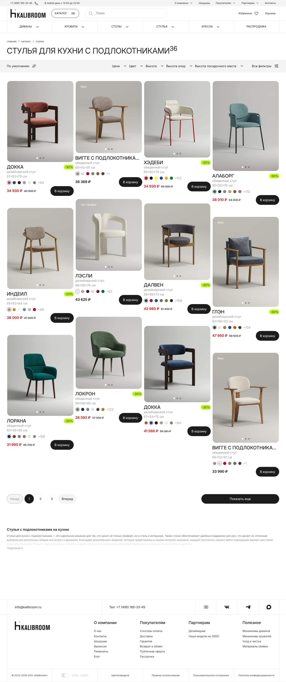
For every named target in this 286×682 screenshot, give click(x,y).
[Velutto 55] (9, 182)
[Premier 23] (97, 409)
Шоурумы (204, 3)
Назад (14, 499)
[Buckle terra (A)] (19, 182)
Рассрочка (147, 656)
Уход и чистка (251, 641)
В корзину (62, 191)
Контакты (270, 3)
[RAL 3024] (146, 178)
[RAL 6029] (171, 178)
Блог (97, 656)
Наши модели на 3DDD (204, 636)
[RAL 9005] (151, 178)
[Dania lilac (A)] (24, 436)
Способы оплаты (151, 631)
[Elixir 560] (14, 309)
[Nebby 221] (97, 173)
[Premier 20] (219, 191)
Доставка (146, 636)
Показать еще (240, 499)
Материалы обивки (255, 646)
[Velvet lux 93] (87, 291)
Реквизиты (101, 651)
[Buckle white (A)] (29, 436)
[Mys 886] (19, 436)
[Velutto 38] (34, 309)
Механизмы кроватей (256, 636)
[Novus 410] (224, 327)
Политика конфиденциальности (256, 675)
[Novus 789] (14, 182)
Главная (12, 41)
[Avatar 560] (229, 191)
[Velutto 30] (34, 182)
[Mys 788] (24, 309)
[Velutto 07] (9, 309)
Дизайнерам (197, 631)
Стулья (40, 41)
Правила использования (166, 675)
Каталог (26, 41)
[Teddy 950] (102, 173)
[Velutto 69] (92, 173)
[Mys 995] (24, 182)
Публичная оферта (152, 651)
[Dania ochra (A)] (102, 409)
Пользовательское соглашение (211, 675)
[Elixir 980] (234, 191)
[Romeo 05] (161, 300)
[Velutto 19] (146, 300)
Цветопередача (120, 675)
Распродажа (256, 26)
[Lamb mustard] (234, 327)
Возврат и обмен (151, 646)
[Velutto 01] (82, 173)
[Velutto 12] (34, 436)
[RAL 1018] (156, 178)
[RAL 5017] (161, 178)
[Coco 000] (19, 309)
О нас (98, 631)
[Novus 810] (82, 291)
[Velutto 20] (9, 436)
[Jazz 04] (77, 173)
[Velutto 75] (214, 327)
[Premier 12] (14, 436)
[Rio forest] (239, 327)
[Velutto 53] (214, 191)
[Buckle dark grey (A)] (82, 409)
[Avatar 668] (102, 291)
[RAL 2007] (166, 178)
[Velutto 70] (77, 409)
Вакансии (100, 646)
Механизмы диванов (256, 631)
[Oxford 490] (239, 191)
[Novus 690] (92, 409)
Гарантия (146, 641)
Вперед (67, 499)
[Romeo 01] (29, 182)
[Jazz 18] (29, 309)
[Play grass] (166, 300)
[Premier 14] (97, 291)
